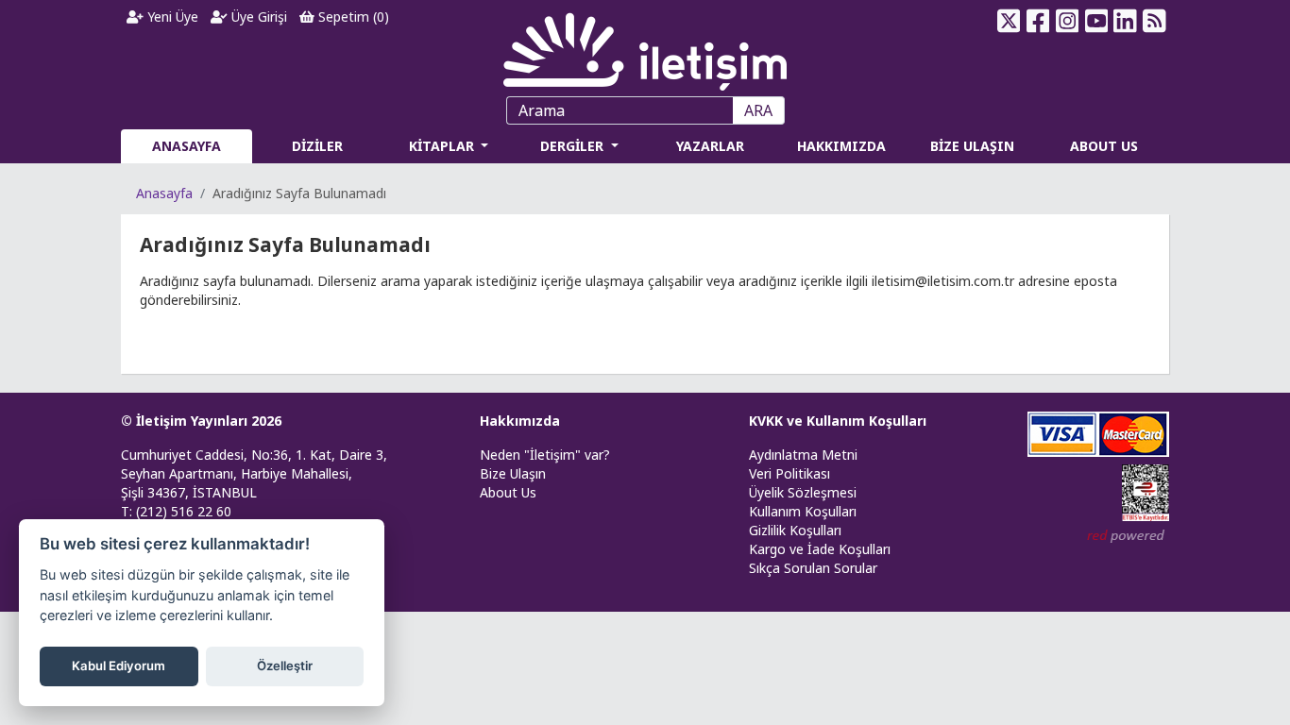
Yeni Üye (171, 16)
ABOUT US (1104, 146)
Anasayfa (164, 193)
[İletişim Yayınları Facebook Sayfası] (1038, 21)
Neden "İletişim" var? (545, 455)
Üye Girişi (257, 16)
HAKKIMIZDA (841, 146)
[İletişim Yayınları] (645, 47)
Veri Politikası (789, 473)
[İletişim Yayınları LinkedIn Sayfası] (1125, 21)
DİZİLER (317, 146)
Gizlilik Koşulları (795, 530)
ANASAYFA (186, 146)
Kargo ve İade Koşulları (820, 549)
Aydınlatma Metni (803, 455)
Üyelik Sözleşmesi (803, 492)
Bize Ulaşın (513, 473)
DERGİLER (573, 146)
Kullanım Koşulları (803, 511)
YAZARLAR (710, 146)
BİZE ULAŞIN (972, 146)
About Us (508, 492)
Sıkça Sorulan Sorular (813, 568)
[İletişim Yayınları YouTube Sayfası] (1096, 21)
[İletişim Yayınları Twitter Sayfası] (1009, 21)
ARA (758, 110)
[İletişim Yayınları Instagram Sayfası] (1067, 21)
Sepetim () (351, 16)
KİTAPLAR (443, 146)
